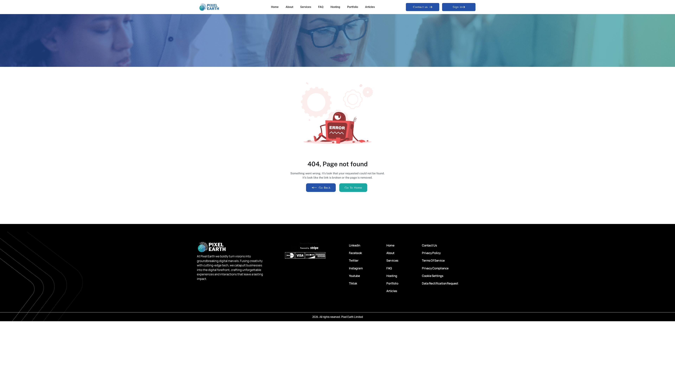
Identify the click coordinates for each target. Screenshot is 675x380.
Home (275, 7)
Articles (370, 7)
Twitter (354, 260)
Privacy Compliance (435, 268)
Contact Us (429, 245)
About (289, 7)
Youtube (354, 276)
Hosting (335, 7)
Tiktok (353, 283)
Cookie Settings (432, 276)
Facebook (355, 253)
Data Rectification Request (440, 283)
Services (305, 7)
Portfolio (352, 7)
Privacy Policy (431, 253)
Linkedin (354, 245)
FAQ (320, 7)
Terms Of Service (433, 260)
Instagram (356, 268)
